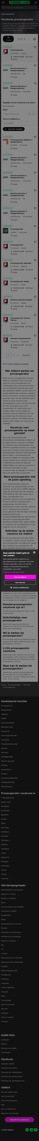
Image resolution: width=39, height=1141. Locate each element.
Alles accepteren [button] (20, 577)
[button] (19, 572)
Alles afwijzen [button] (20, 582)
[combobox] (34, 552)
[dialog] (19, 570)
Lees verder (17, 569)
